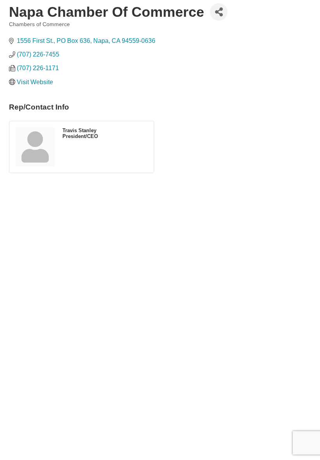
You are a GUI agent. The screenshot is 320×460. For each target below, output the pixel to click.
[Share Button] (219, 12)
